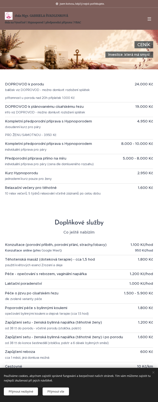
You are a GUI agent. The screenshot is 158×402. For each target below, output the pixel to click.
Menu (149, 19)
